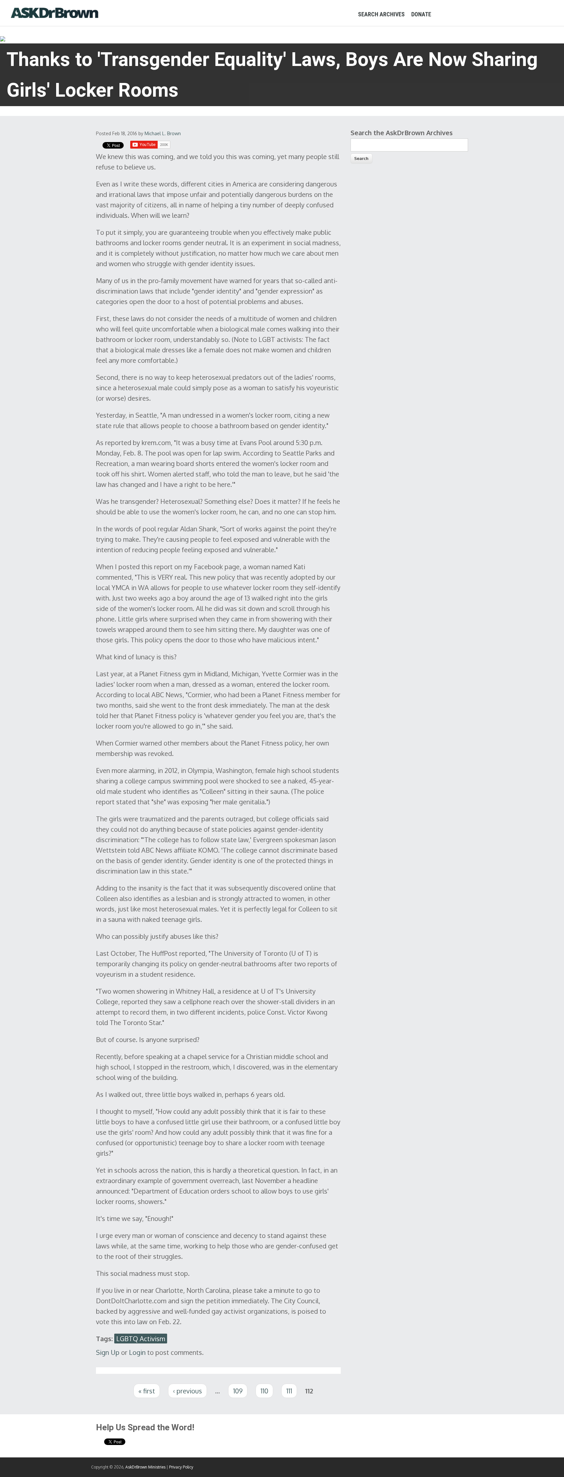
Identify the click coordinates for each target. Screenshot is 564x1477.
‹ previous (187, 1391)
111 (289, 1391)
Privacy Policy (181, 1467)
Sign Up (107, 1352)
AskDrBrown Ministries (145, 1467)
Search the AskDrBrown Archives (402, 132)
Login (137, 1352)
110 (264, 1391)
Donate (421, 14)
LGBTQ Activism (140, 1338)
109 (238, 1391)
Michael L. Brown (163, 133)
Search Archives (381, 14)
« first (146, 1391)
